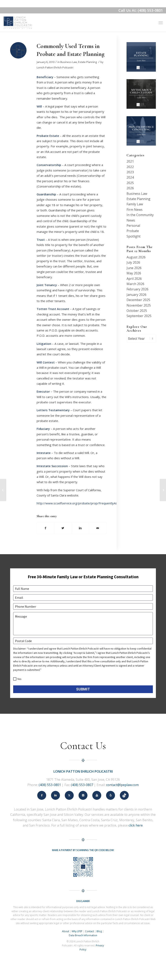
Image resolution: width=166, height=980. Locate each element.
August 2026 (136, 257)
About (65, 931)
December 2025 (138, 300)
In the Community (140, 215)
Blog (99, 931)
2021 (130, 161)
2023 (130, 172)
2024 (130, 177)
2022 (130, 167)
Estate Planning (87, 62)
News (131, 220)
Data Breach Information (83, 935)
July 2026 (133, 262)
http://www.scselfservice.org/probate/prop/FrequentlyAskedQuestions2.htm (91, 503)
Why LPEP (77, 931)
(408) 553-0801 (50, 785)
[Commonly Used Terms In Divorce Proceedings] (3, 490)
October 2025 (137, 310)
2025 (130, 183)
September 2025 (139, 316)
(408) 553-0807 (82, 785)
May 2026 (134, 273)
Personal (133, 225)
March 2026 (135, 284)
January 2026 (136, 294)
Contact (89, 931)
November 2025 (139, 305)
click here (136, 825)
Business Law (68, 62)
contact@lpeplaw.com (122, 785)
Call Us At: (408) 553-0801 (140, 10)
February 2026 (137, 289)
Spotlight (133, 236)
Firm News (135, 209)
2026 (130, 188)
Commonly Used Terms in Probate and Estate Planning (70, 50)
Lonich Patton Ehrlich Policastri (55, 67)
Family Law (135, 204)
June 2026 (134, 268)
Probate (133, 231)
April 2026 (134, 278)
